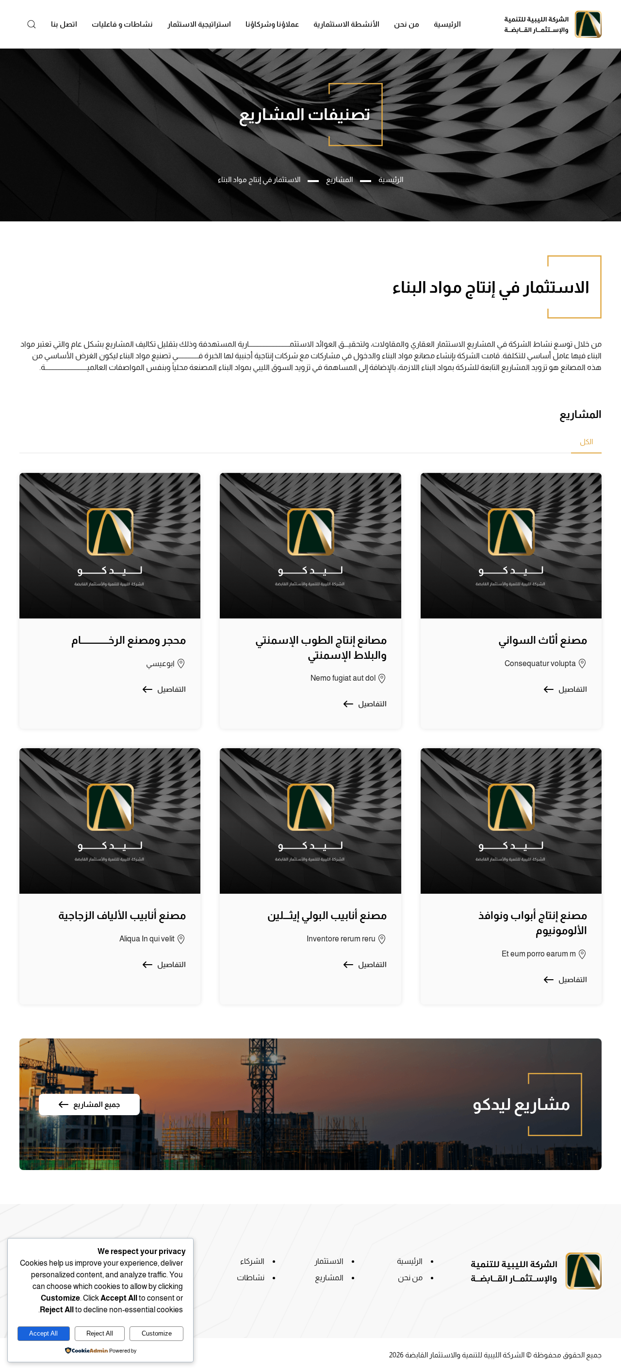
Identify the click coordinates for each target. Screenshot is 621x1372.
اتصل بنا (64, 24)
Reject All (99, 1333)
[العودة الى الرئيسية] (553, 24)
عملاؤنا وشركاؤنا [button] (272, 24)
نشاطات (250, 1277)
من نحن (406, 24)
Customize (157, 1333)
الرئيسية (447, 24)
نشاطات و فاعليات (122, 24)
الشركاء (252, 1261)
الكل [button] (586, 441)
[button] (31, 24)
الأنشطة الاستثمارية (346, 24)
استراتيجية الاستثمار (199, 24)
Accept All (43, 1333)
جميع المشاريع (96, 1104)
